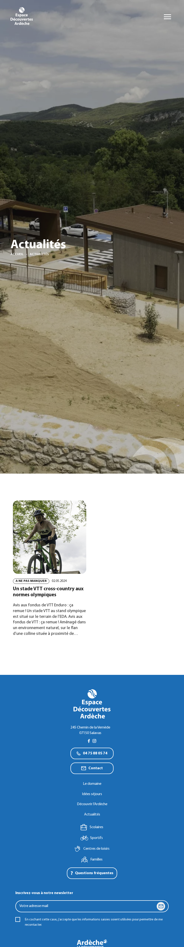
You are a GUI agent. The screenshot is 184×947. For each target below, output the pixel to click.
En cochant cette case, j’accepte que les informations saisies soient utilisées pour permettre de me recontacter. (94, 922)
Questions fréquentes (94, 873)
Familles (96, 859)
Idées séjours (92, 794)
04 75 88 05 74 (95, 753)
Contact (95, 768)
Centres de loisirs (96, 849)
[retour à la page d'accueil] (22, 17)
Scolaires (96, 827)
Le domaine (92, 784)
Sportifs (96, 838)
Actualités (92, 814)
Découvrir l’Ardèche (92, 804)
